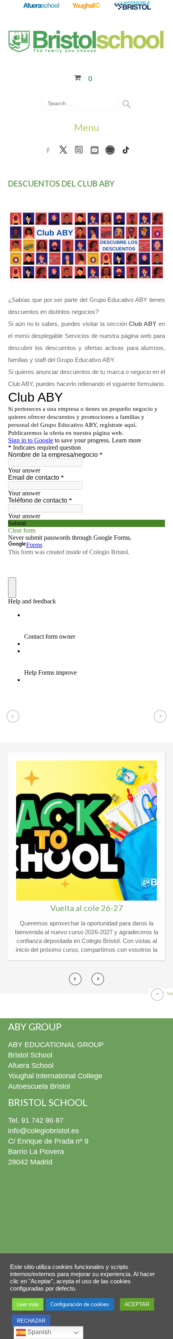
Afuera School (31, 1066)
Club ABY (143, 323)
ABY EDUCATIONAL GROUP (56, 1045)
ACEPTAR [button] (137, 1304)
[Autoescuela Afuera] (132, 6)
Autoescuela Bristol (39, 1086)
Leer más (28, 1304)
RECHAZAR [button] (31, 1321)
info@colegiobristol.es (43, 1131)
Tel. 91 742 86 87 (36, 1120)
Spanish (38, 1332)
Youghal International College (55, 1076)
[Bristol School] (86, 48)
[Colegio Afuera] (41, 6)
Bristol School (30, 1055)
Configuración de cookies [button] (79, 1304)
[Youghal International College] (87, 6)
